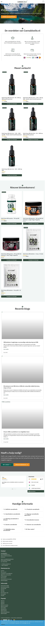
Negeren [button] (3, 624)
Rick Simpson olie (4, 592)
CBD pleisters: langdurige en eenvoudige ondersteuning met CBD (21, 342)
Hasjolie (2, 595)
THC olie (2, 591)
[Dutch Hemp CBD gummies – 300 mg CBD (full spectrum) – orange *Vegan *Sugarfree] (33, 204)
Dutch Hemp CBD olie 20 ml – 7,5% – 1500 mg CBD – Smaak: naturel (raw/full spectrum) (12, 134)
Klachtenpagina (4, 580)
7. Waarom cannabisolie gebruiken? (32, 514)
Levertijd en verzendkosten (6, 573)
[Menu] (2, 2)
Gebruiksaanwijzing (5, 587)
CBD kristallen (4, 613)
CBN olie (2, 602)
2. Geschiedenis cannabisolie (12, 514)
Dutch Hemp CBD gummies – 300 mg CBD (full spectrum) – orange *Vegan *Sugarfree (33, 219)
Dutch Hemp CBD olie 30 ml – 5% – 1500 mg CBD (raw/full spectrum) (33, 134)
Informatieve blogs (5, 585)
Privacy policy (4, 576)
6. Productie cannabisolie (32, 509)
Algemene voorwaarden (6, 574)
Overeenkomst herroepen (6, 579)
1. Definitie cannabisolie (10, 509)
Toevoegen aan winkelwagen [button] (12, 103)
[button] (43, 2)
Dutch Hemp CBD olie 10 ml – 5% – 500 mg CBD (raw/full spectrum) (11, 98)
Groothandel (3, 588)
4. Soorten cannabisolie (10, 524)
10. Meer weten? (29, 529)
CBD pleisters (4, 609)
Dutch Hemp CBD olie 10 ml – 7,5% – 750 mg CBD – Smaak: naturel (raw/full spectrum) (33, 98)
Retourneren (3, 577)
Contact (2, 570)
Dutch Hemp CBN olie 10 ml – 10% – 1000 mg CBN (12, 169)
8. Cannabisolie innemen (32, 520)
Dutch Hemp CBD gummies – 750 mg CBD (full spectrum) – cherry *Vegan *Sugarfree (11, 254)
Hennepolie (3, 594)
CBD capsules (4, 610)
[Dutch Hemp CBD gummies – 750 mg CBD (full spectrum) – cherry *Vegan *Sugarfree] (11, 239)
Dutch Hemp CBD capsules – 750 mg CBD (10, 218)
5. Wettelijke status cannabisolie (9, 529)
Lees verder (6, 349)
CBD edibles (3, 607)
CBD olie (2, 600)
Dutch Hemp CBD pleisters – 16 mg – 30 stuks (33, 253)
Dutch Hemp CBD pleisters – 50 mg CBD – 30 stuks (11, 291)
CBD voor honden (4, 605)
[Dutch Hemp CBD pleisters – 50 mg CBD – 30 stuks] (11, 276)
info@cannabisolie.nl (6, 564)
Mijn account (3, 572)
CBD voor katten (4, 606)
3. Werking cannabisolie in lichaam (11, 519)
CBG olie (2, 603)
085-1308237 (5, 565)
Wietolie (2, 590)
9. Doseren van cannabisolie (33, 524)
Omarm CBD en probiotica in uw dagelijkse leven (16, 432)
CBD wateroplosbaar (5, 612)
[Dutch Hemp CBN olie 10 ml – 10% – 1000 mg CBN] (12, 154)
